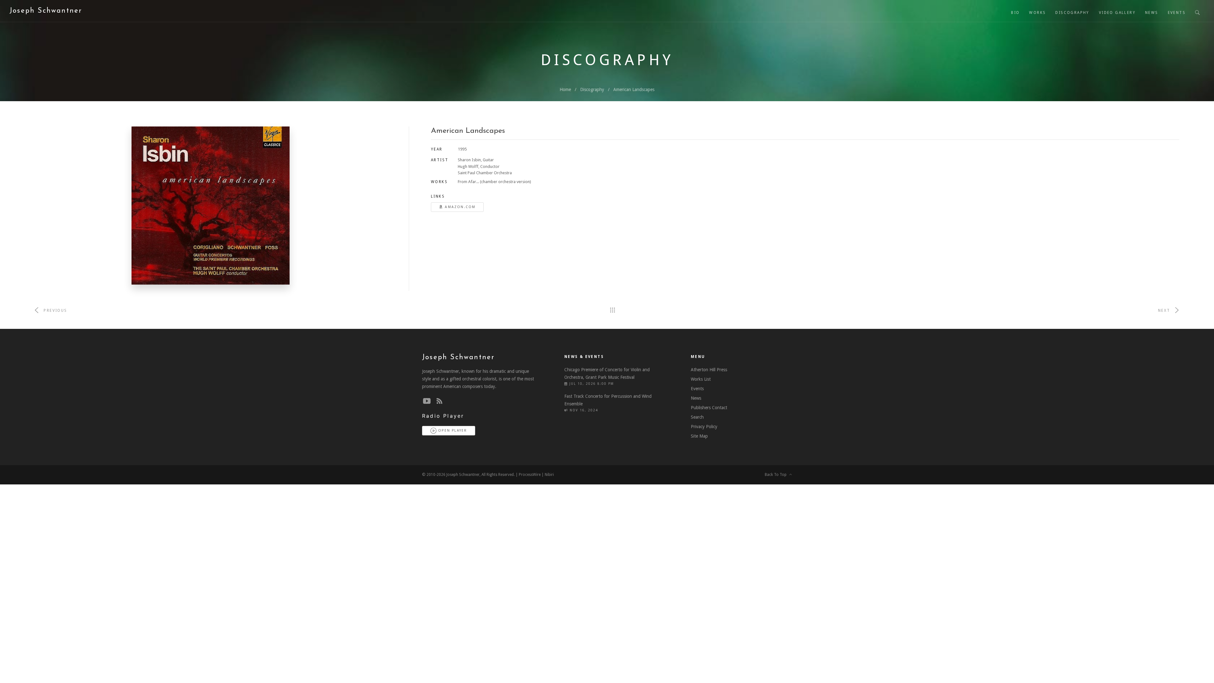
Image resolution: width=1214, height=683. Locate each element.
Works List (701, 379)
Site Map (699, 436)
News (1151, 12)
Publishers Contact (709, 407)
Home (565, 89)
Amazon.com (459, 207)
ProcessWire (530, 474)
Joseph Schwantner (45, 11)
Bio (1015, 12)
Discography (1072, 12)
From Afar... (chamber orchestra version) (494, 181)
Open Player (452, 430)
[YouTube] (427, 401)
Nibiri (549, 474)
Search (697, 417)
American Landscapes (633, 89)
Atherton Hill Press (709, 369)
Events (1177, 12)
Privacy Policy (704, 426)
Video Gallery (1117, 12)
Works (1037, 12)
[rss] (439, 401)
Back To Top (777, 474)
